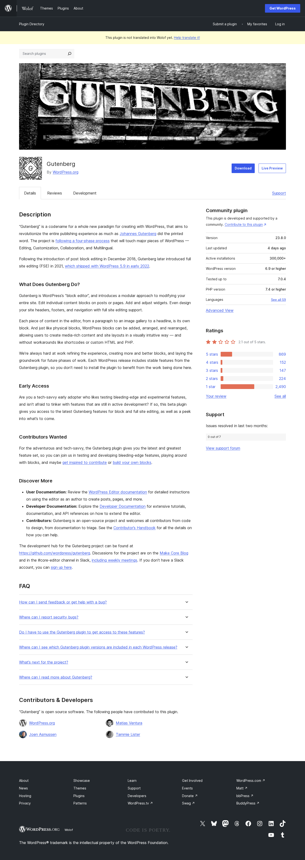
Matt (242, 788)
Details (30, 193)
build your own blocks (132, 462)
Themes (79, 788)
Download (243, 168)
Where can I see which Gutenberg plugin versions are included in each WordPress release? (98, 647)
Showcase (81, 780)
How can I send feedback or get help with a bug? (63, 602)
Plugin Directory (31, 24)
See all (280, 396)
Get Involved (192, 780)
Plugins (79, 796)
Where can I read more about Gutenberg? (55, 677)
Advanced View (220, 310)
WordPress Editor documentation (118, 492)
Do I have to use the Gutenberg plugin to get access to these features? (82, 632)
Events (187, 788)
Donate (190, 796)
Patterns (80, 803)
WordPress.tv (140, 803)
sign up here (61, 567)
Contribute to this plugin (244, 224)
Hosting (25, 796)
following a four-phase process (83, 240)
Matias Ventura (129, 723)
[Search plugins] (69, 53)
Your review (216, 396)
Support (279, 193)
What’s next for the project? (43, 662)
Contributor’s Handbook (134, 527)
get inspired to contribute (84, 462)
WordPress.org (65, 172)
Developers (137, 796)
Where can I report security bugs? (48, 617)
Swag (188, 803)
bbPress (245, 796)
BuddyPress (247, 803)
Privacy (25, 803)
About (24, 780)
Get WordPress (282, 8)
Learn (132, 780)
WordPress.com (250, 780)
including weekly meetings (114, 560)
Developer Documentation (123, 506)
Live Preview (272, 168)
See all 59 (278, 300)
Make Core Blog (174, 553)
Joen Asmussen (42, 734)
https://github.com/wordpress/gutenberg (54, 553)
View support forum (223, 448)
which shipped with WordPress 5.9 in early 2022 (107, 266)
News (23, 788)
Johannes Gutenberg (138, 233)
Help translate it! (187, 38)
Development (85, 193)
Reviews (54, 193)
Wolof (69, 830)
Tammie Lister (128, 734)
